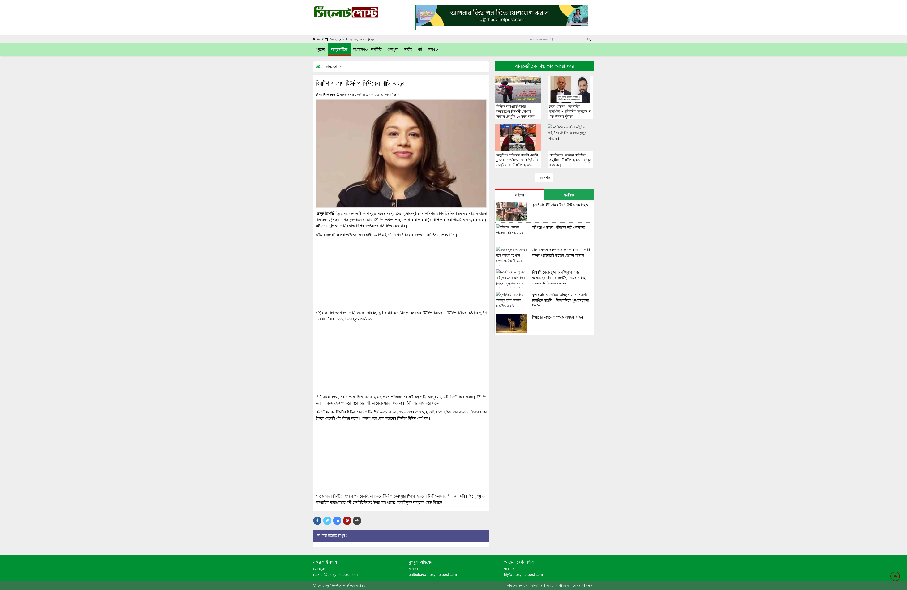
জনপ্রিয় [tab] (569, 195)
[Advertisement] (401, 274)
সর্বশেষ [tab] (519, 195)
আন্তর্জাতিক (333, 66)
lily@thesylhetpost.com (523, 575)
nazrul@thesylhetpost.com (335, 575)
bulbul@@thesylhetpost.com (433, 575)
